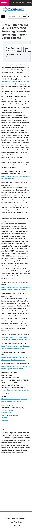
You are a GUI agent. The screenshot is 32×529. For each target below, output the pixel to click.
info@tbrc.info (6, 413)
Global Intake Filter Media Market (16, 337)
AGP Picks (4, 3)
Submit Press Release (16, 522)
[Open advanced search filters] (24, 16)
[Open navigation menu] (3, 16)
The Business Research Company (19, 340)
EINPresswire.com (8, 81)
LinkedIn (4, 418)
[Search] (20, 16)
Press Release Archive (18, 518)
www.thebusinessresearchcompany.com (15, 390)
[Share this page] (29, 16)
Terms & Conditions (16, 526)
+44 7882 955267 (7, 410)
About (8, 518)
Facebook (4, 420)
